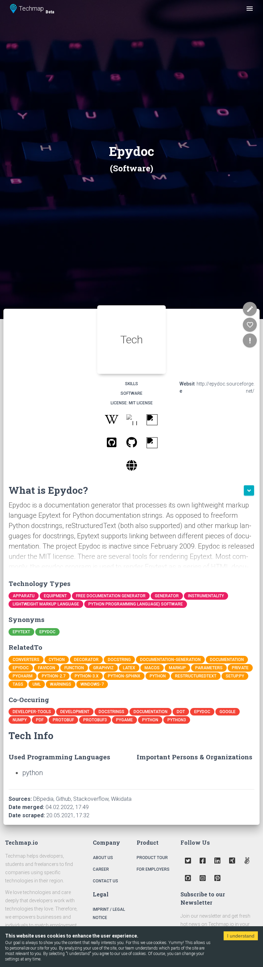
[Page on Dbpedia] (131, 421)
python (32, 773)
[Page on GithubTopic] (111, 444)
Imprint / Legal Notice (109, 913)
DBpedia (43, 799)
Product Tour (152, 857)
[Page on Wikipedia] (111, 421)
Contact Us (105, 881)
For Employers (153, 869)
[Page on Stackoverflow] (152, 421)
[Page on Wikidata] (152, 444)
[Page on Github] (131, 444)
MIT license (141, 403)
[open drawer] (249, 8)
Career (101, 869)
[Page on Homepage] (131, 467)
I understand (240, 936)
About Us (103, 857)
